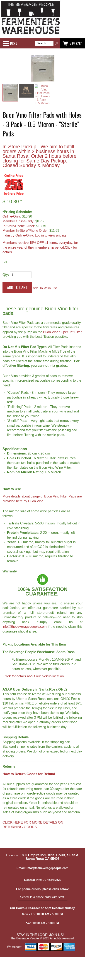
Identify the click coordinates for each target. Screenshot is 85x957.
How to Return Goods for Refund (28, 774)
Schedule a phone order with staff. (42, 897)
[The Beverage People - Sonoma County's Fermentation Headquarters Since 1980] (30, 34)
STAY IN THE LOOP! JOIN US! (40, 935)
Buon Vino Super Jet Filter (62, 332)
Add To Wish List (45, 288)
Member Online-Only (18, 221)
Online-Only (11, 216)
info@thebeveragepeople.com (24, 626)
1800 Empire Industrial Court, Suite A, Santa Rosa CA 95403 (49, 857)
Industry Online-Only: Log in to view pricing (34, 235)
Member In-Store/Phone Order (25, 230)
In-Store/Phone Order (18, 226)
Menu (13, 43)
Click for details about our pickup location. (33, 676)
